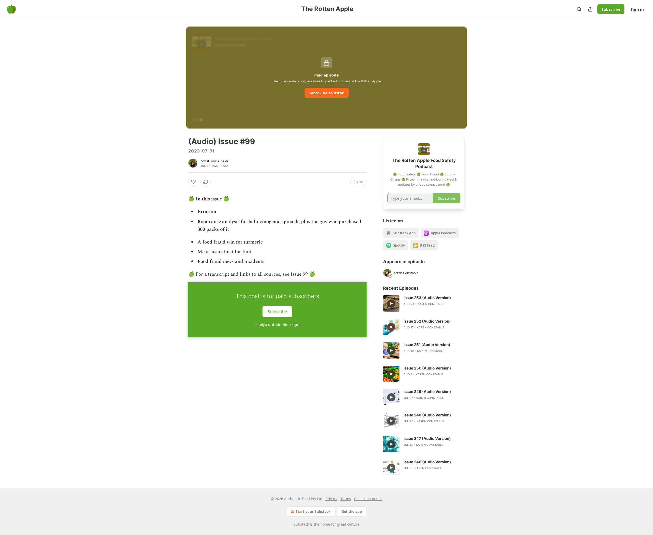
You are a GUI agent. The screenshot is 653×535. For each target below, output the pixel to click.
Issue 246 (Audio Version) (427, 462)
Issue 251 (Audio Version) (427, 344)
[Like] (193, 182)
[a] (391, 303)
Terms (346, 498)
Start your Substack (313, 511)
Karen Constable (214, 160)
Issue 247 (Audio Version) (427, 438)
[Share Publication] (590, 9)
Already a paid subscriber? (277, 325)
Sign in (637, 9)
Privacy (331, 498)
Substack (301, 524)
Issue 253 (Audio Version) (427, 297)
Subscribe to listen (327, 92)
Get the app (351, 511)
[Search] (579, 9)
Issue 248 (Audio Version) (427, 415)
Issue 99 (299, 274)
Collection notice (368, 498)
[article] (424, 303)
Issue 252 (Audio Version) (427, 321)
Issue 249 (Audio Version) (427, 391)
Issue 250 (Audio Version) (427, 368)
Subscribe (610, 9)
